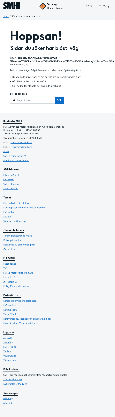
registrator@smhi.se (21, 146)
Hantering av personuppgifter (19, 244)
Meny (106, 6)
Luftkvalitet (9, 212)
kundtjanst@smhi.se (21, 142)
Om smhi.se (9, 249)
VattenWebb (10, 314)
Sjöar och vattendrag (14, 221)
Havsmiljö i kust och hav (16, 203)
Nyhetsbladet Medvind (15, 383)
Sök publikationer (12, 379)
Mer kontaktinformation (16, 160)
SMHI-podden (10, 188)
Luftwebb (23, 305)
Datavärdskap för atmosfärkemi (20, 323)
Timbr (21, 351)
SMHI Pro (23, 346)
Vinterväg (23, 355)
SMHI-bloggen (11, 184)
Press (6, 151)
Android (22, 403)
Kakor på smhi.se (12, 240)
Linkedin (22, 277)
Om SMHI (8, 179)
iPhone (22, 398)
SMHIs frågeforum (28, 155)
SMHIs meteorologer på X (32, 272)
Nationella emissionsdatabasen (20, 300)
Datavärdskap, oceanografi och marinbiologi (27, 318)
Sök (59, 100)
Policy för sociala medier (16, 286)
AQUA (21, 337)
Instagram (23, 281)
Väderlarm (24, 360)
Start (6, 16)
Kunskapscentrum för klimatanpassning (24, 207)
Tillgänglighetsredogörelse (17, 235)
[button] (88, 6)
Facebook (23, 263)
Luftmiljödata (10, 309)
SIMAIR (7, 216)
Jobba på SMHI (11, 175)
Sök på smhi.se (18, 93)
